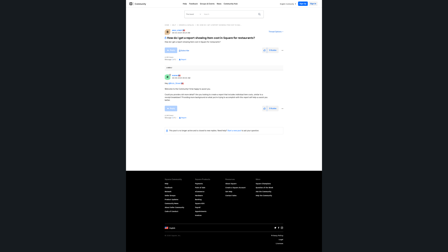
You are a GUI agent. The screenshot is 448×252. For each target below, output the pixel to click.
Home (167, 25)
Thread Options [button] (275, 32)
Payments (199, 184)
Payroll (197, 207)
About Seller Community (174, 207)
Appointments (200, 211)
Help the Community (264, 195)
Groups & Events (207, 4)
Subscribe (185, 50)
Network (168, 191)
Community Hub (231, 4)
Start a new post (234, 131)
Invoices (198, 215)
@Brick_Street (174, 83)
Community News (171, 203)
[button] (264, 50)
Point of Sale (200, 188)
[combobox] (232, 14)
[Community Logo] (132, 3)
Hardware (199, 195)
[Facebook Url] (278, 228)
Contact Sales (230, 195)
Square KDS (200, 203)
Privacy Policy (277, 235)
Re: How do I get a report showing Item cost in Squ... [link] (219, 25)
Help (185, 4)
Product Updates (171, 199)
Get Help (228, 191)
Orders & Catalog (186, 25)
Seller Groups (170, 195)
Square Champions (263, 184)
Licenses (279, 243)
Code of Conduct (171, 211)
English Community (287, 4)
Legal (281, 239)
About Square (230, 184)
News (219, 4)
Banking (198, 199)
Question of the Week (264, 188)
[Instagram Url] (282, 228)
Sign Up (302, 4)
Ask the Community (263, 191)
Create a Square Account (235, 188)
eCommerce (199, 191)
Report (183, 59)
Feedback (193, 4)
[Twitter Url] (275, 228)
